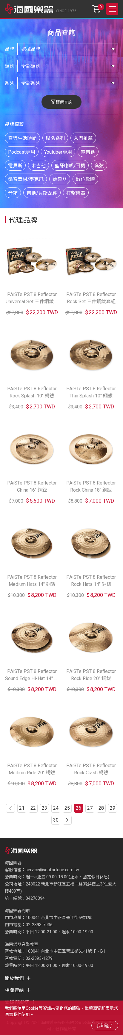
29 (112, 808)
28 (101, 808)
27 (90, 808)
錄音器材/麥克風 (26, 179)
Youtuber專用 (58, 152)
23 (44, 808)
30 (56, 820)
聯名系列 (55, 138)
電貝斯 (15, 166)
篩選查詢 (64, 102)
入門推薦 (83, 138)
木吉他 (38, 166)
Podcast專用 (21, 152)
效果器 (60, 179)
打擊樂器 (75, 193)
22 (33, 808)
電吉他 (88, 152)
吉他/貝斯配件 (42, 193)
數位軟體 (85, 179)
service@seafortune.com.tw (52, 869)
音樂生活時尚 (22, 138)
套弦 (99, 166)
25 (67, 808)
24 (56, 808)
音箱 (13, 193)
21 (21, 808)
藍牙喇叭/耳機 (70, 166)
